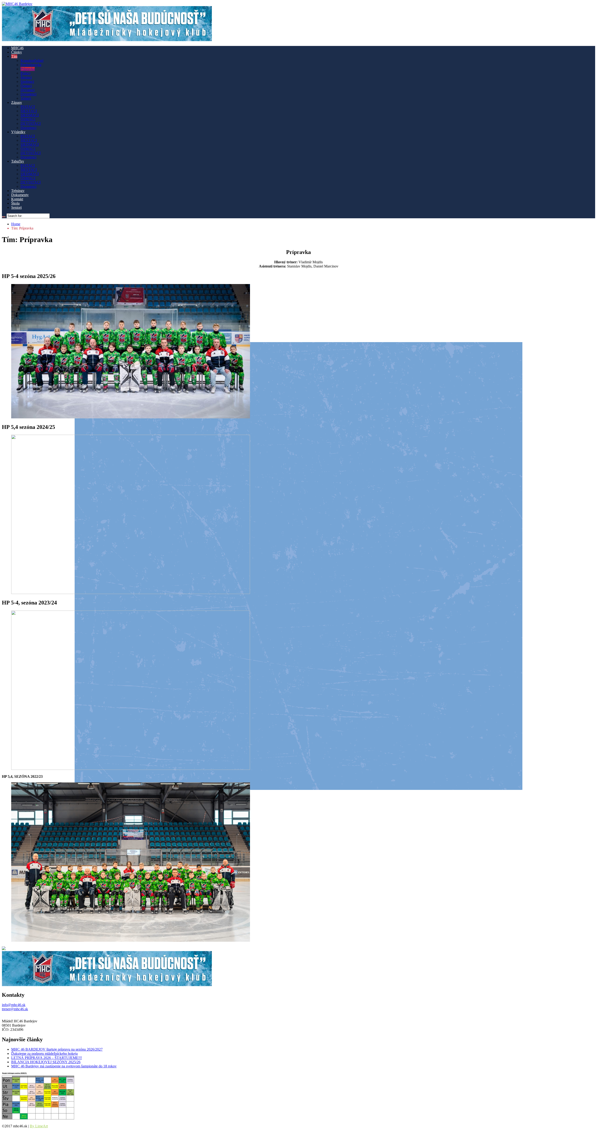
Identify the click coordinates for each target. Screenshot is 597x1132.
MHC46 (17, 48)
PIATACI (28, 107)
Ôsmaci (26, 86)
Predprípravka (31, 65)
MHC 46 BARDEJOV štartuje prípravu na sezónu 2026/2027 (57, 1049)
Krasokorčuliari (32, 61)
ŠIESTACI (29, 111)
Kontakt (17, 199)
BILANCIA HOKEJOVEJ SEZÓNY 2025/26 (45, 1062)
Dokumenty (20, 195)
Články (16, 52)
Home (15, 224)
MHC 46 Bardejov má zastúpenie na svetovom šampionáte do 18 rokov (64, 1066)
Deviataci (28, 90)
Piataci (25, 73)
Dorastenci (28, 94)
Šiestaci (26, 77)
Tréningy (17, 191)
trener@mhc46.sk (15, 1009)
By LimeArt (39, 1126)
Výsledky (18, 132)
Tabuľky (17, 161)
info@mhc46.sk (13, 1005)
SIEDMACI (30, 115)
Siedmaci (27, 81)
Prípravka (28, 69)
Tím (14, 56)
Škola (15, 203)
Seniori (16, 207)
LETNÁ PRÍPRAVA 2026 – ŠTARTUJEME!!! (46, 1058)
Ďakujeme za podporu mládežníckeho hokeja (44, 1054)
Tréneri (26, 98)
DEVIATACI (31, 123)
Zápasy (16, 102)
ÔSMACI (28, 119)
